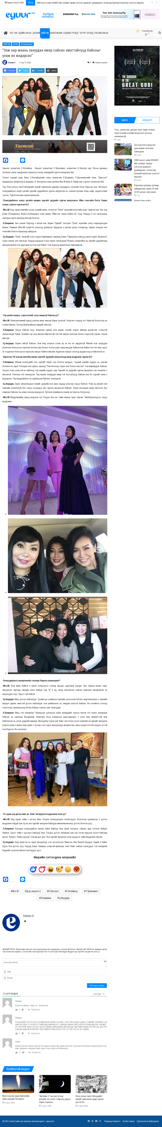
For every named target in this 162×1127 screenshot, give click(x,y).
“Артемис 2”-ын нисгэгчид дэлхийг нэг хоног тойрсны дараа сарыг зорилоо (54, 1099)
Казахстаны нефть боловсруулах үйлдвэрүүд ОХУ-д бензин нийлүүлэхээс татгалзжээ (74, 3)
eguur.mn (50, 1121)
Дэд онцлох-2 (33, 891)
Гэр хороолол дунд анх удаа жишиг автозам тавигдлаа (145, 148)
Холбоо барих (129, 1121)
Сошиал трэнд (70, 33)
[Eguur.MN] (29, 16)
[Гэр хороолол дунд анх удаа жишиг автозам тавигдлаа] (123, 149)
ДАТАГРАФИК (56, 33)
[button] (108, 14)
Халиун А (11, 63)
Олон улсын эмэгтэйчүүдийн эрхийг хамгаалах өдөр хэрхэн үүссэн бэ (89, 1099)
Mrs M (15, 891)
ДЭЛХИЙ (36, 33)
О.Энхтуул (53, 891)
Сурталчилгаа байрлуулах (148, 1121)
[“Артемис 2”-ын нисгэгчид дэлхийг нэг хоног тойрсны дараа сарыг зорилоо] (55, 1084)
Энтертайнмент (27, 44)
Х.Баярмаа (45, 898)
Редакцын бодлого (112, 1121)
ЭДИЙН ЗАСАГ (25, 33)
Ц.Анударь (64, 898)
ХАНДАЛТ (147, 120)
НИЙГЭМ (45, 33)
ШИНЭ (125, 120)
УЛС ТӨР (14, 33)
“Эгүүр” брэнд (86, 33)
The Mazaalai (101, 33)
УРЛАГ (15, 44)
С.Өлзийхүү (72, 891)
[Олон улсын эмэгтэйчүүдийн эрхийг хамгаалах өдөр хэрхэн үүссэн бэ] (91, 1084)
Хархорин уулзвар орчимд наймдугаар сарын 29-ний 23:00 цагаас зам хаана (146, 188)
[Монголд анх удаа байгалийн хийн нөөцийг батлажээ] (18, 1084)
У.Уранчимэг (91, 891)
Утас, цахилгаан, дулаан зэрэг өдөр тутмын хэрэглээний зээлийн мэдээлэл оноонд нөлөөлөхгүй (134, 133)
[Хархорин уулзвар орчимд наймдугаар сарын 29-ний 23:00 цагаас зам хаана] (123, 190)
